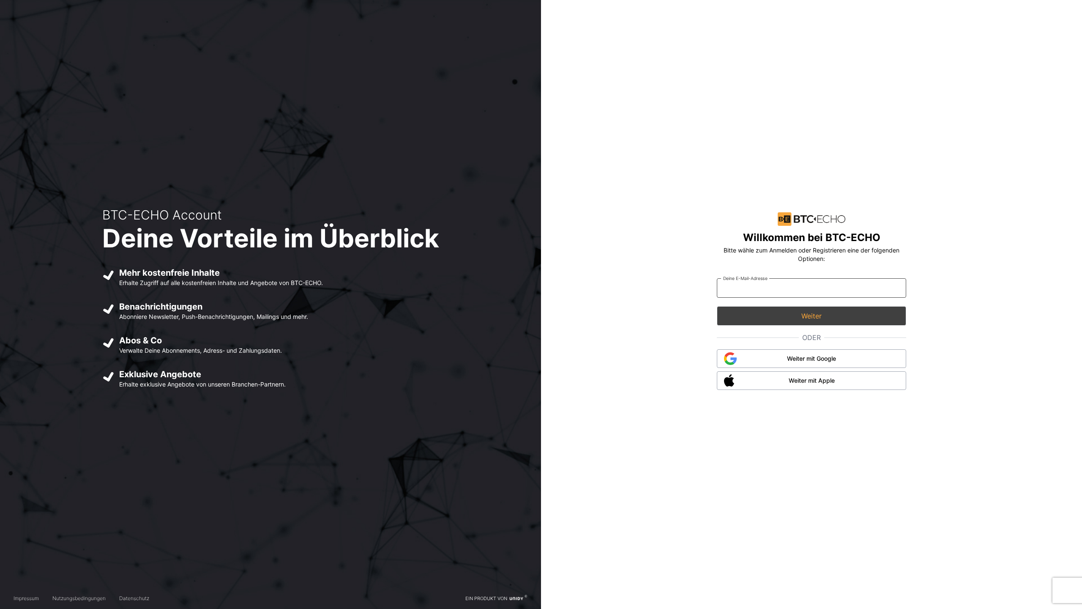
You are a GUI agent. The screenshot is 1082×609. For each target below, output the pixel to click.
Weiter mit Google (811, 358)
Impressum (26, 598)
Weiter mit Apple (812, 380)
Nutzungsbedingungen (79, 598)
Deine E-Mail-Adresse (745, 278)
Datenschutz (134, 598)
